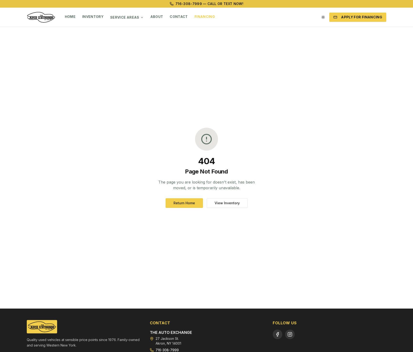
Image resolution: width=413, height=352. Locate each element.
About (156, 17)
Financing (205, 17)
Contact (179, 17)
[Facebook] (277, 334)
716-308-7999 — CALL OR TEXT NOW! (209, 4)
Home (70, 17)
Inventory (92, 17)
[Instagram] (290, 334)
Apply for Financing (361, 17)
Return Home (184, 203)
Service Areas (124, 17)
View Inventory (227, 203)
